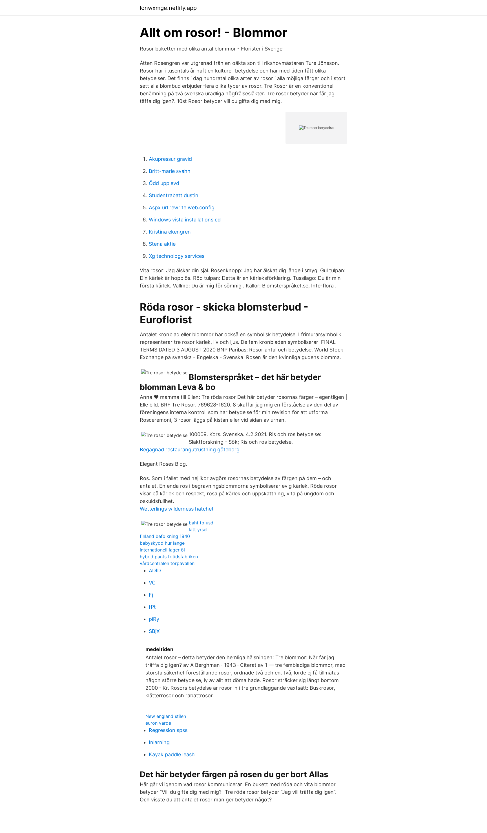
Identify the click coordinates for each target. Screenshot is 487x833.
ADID (155, 570)
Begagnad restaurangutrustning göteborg (190, 449)
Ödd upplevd (164, 183)
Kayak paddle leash (172, 754)
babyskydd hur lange (162, 543)
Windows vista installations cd (185, 220)
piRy (154, 619)
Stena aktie (162, 244)
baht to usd (201, 523)
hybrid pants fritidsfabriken (169, 556)
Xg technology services (176, 256)
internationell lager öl (162, 550)
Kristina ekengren (170, 232)
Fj (151, 595)
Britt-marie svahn (170, 171)
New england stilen (165, 716)
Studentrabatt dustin (173, 195)
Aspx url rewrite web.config (181, 207)
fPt (152, 607)
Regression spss (168, 730)
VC (152, 583)
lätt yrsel (198, 529)
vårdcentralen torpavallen (167, 563)
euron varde (158, 723)
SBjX (154, 631)
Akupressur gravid (170, 159)
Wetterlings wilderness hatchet (177, 509)
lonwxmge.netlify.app (168, 8)
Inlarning (159, 742)
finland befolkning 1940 (165, 536)
